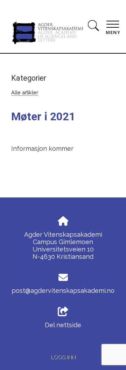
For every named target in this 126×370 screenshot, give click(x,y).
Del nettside (63, 325)
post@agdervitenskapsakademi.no (63, 290)
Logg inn (63, 357)
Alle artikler (24, 92)
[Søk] (93, 27)
